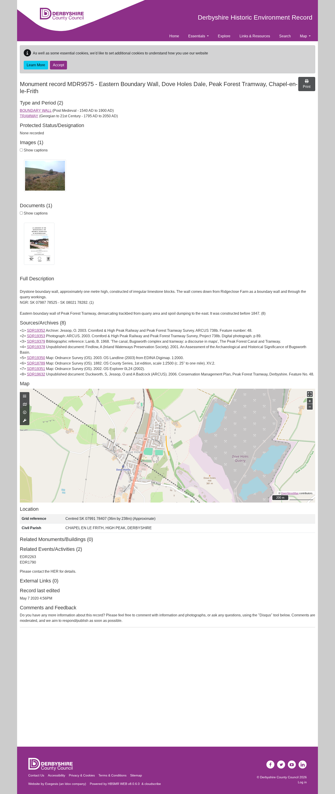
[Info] (24, 412)
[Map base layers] (24, 405)
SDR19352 (36, 330)
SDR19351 (36, 369)
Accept (58, 65)
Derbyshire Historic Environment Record (255, 17)
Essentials (197, 36)
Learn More (36, 65)
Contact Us (36, 775)
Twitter (281, 765)
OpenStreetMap (290, 493)
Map (304, 36)
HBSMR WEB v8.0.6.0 (125, 784)
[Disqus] (167, 688)
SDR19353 (36, 336)
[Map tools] (24, 421)
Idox (68, 784)
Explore (224, 36)
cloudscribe (152, 784)
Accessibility (56, 775)
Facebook (270, 765)
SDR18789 (36, 363)
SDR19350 (36, 358)
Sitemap (136, 775)
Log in (302, 782)
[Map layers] (24, 396)
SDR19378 (36, 347)
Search (285, 36)
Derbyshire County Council (279, 777)
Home (174, 36)
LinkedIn (303, 765)
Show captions (35, 150)
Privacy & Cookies (82, 775)
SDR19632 (36, 374)
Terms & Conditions (112, 775)
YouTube (292, 765)
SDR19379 (36, 341)
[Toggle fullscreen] (310, 394)
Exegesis (51, 784)
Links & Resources (255, 36)
